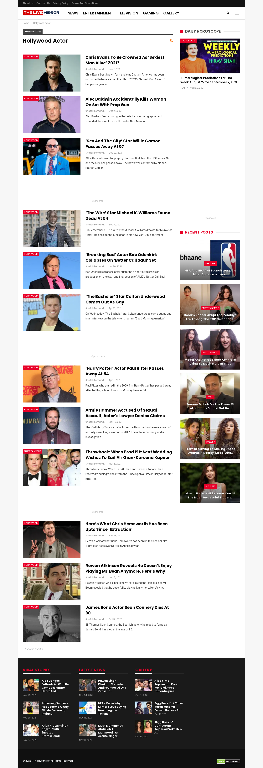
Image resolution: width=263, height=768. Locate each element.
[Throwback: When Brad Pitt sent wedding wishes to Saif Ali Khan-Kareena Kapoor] (51, 467)
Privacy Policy (61, 3)
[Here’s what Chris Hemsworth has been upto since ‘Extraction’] (51, 539)
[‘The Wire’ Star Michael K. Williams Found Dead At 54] (51, 228)
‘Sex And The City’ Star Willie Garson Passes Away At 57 (123, 143)
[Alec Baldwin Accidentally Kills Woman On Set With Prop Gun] (51, 114)
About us (28, 3)
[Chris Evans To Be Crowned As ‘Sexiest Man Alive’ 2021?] (51, 73)
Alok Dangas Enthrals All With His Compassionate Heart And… (55, 686)
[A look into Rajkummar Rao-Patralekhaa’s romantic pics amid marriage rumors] (143, 685)
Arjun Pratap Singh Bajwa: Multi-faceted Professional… (55, 731)
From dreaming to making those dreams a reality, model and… (210, 451)
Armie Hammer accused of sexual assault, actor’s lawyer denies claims (125, 412)
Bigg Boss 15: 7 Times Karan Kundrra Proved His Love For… (168, 706)
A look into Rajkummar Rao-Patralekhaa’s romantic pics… (166, 686)
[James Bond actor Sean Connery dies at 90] (51, 623)
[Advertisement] (98, 188)
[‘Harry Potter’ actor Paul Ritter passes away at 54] (51, 384)
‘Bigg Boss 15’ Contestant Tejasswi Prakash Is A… (168, 727)
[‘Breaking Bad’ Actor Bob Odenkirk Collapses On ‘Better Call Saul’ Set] (51, 270)
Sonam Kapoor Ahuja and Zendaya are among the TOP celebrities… (210, 317)
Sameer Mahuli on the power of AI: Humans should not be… (210, 406)
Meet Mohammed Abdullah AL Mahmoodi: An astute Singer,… (110, 731)
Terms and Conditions (84, 3)
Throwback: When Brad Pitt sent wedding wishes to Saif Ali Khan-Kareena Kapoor (128, 454)
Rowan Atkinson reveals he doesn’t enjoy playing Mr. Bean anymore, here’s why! (128, 568)
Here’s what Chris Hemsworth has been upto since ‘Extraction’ (126, 526)
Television (128, 13)
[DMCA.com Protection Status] (228, 761)
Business (210, 486)
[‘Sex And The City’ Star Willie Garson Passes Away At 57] (51, 156)
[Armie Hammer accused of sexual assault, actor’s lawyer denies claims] (51, 425)
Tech (210, 397)
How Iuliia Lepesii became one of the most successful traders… (210, 495)
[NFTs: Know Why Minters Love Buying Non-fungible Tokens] (87, 708)
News (73, 13)
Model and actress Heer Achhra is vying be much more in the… (210, 362)
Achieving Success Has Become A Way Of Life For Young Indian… (55, 708)
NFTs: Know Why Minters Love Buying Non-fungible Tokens (112, 708)
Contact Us (43, 3)
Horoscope (188, 40)
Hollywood (31, 56)
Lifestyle (210, 263)
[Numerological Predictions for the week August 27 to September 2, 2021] (210, 56)
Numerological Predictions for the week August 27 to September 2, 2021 (208, 80)
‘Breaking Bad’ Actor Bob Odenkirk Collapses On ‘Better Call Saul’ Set (121, 257)
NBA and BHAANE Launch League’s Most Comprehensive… (210, 272)
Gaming (151, 13)
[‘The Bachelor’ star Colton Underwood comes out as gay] (51, 312)
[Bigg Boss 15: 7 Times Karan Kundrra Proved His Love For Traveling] (143, 708)
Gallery (171, 13)
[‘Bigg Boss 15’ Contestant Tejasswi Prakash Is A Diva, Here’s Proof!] (143, 726)
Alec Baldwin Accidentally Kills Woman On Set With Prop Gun (125, 102)
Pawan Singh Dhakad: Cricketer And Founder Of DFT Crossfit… (112, 686)
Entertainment (98, 13)
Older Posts (34, 648)
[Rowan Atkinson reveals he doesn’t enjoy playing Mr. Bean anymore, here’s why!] (51, 581)
